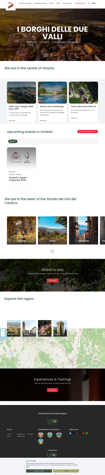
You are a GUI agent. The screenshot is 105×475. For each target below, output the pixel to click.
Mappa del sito (21, 434)
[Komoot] (87, 433)
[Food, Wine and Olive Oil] (83, 102)
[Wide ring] (21, 102)
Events (51, 3)
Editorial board (21, 436)
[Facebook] (70, 433)
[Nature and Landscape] (52, 102)
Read (27, 466)
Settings (66, 471)
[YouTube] (83, 433)
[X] (74, 433)
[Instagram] (77, 433)
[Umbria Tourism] (52, 455)
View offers (52, 280)
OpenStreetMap (95, 367)
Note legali (30, 434)
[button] (94, 3)
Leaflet (88, 367)
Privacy (9, 436)
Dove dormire (67, 3)
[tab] (12, 141)
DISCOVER (52, 390)
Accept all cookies (39, 471)
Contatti (9, 434)
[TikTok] (80, 433)
